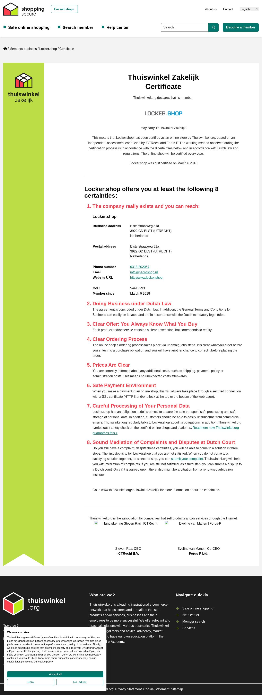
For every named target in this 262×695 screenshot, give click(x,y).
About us (211, 9)
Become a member (240, 27)
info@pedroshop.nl (144, 272)
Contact (228, 9)
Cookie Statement (156, 689)
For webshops (64, 9)
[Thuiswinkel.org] (23, 9)
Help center (117, 27)
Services (188, 628)
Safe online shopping (29, 27)
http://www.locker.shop (146, 277)
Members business (23, 49)
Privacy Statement (128, 689)
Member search (193, 621)
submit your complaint (187, 459)
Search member (78, 27)
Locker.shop (48, 49)
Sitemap (177, 689)
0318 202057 (139, 267)
